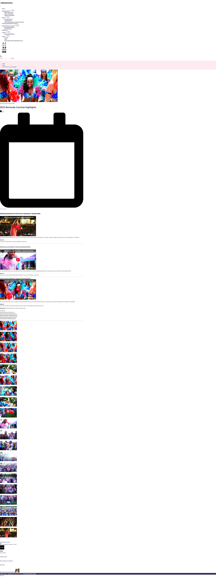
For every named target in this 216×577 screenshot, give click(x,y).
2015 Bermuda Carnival (5, 542)
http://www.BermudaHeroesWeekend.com (8, 313)
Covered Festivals (8, 103)
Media (13, 103)
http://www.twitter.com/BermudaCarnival (8, 318)
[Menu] (0, 6)
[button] (11, 58)
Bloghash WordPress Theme (29, 573)
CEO (1, 551)
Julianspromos (7, 3)
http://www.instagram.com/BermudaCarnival (8, 315)
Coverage (2, 103)
